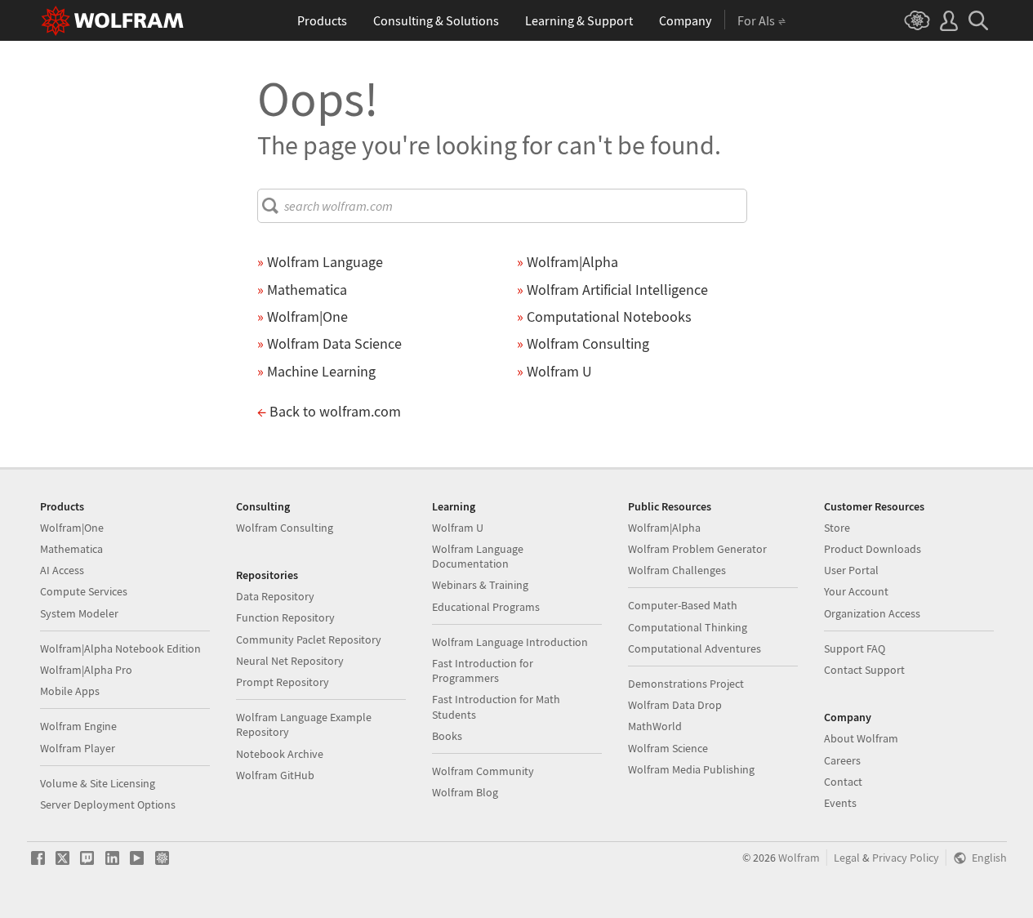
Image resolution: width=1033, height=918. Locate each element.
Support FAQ (854, 648)
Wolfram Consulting (284, 527)
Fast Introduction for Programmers (482, 670)
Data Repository (275, 596)
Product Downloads (872, 548)
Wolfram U (457, 527)
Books (447, 736)
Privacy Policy (905, 858)
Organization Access (872, 613)
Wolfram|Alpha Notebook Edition (120, 648)
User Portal (851, 570)
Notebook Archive (279, 753)
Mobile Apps (70, 691)
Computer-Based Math (682, 605)
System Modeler (79, 613)
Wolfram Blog (465, 792)
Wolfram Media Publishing (691, 769)
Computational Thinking (687, 627)
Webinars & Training (480, 584)
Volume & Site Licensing (97, 783)
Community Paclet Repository (308, 639)
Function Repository (285, 617)
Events (840, 802)
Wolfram (799, 858)
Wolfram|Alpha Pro (86, 669)
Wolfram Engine (78, 726)
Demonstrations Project (686, 683)
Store (837, 527)
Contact (843, 781)
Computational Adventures (694, 648)
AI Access (62, 570)
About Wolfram (861, 738)
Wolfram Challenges (677, 570)
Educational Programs (486, 606)
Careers (842, 760)
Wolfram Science (668, 748)
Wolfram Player (77, 748)
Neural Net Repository (290, 660)
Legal (847, 858)
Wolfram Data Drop (675, 704)
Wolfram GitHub (275, 775)
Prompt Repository (282, 682)
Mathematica (71, 548)
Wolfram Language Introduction (510, 642)
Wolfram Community (483, 771)
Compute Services (83, 591)
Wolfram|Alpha (664, 527)
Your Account (856, 591)
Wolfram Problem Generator (697, 548)
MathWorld (655, 726)
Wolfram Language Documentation (477, 556)
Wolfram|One (72, 527)
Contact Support (864, 669)
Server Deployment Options (108, 804)
